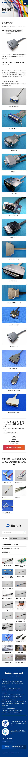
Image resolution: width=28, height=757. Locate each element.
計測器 (16, 31)
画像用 (14, 30)
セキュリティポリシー (7, 741)
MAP (21, 681)
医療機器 (12, 31)
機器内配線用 (9, 30)
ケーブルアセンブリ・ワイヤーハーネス (17, 27)
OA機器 (21, 31)
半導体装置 (8, 33)
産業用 (7, 31)
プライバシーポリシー (7, 738)
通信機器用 (19, 30)
